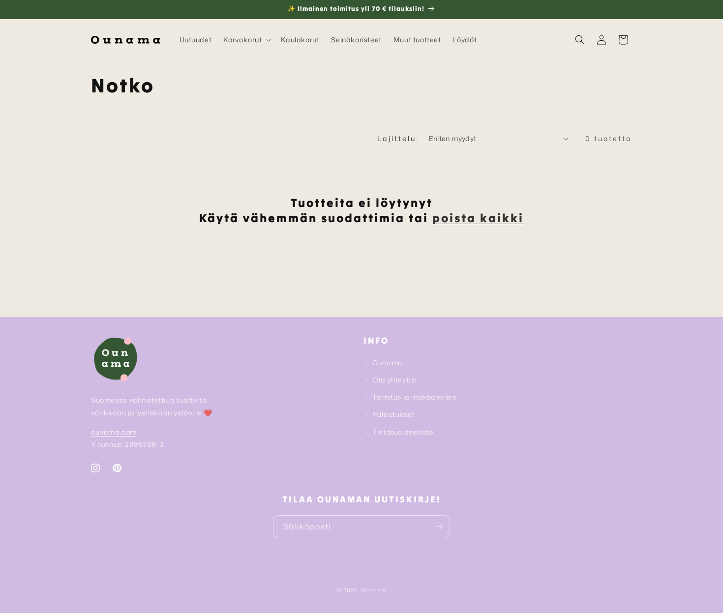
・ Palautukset (389, 414)
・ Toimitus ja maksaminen (409, 397)
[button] (246, 39)
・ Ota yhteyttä (389, 379)
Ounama (374, 590)
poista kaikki (478, 218)
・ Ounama (383, 362)
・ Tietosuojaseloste (398, 432)
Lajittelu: (398, 138)
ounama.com (114, 432)
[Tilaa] (439, 526)
